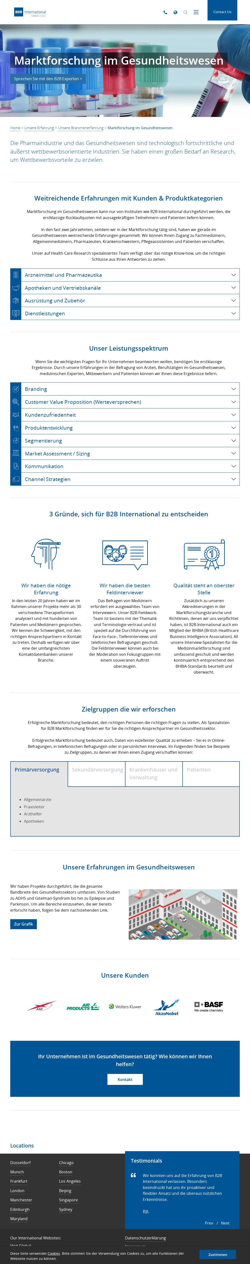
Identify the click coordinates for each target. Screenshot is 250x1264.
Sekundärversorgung (97, 769)
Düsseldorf (20, 1162)
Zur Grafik (23, 924)
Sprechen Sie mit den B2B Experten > (48, 78)
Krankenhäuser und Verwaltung (153, 773)
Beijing (65, 1190)
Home (15, 127)
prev (209, 1223)
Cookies (54, 1253)
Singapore (68, 1200)
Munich (17, 1172)
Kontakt (125, 1079)
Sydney (65, 1209)
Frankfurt (18, 1181)
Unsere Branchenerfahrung (81, 127)
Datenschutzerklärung (145, 1238)
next (225, 1223)
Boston (65, 1172)
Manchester (21, 1200)
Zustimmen (217, 1254)
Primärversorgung (37, 769)
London (17, 1190)
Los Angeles (70, 1181)
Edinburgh (20, 1209)
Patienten (198, 769)
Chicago (66, 1162)
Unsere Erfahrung (39, 127)
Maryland (19, 1218)
